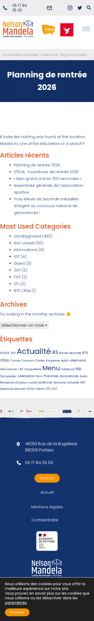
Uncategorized (27, 236)
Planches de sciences (61, 376)
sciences (45, 382)
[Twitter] (80, 8)
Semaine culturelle (66, 383)
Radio (83, 376)
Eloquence (53, 361)
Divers (19, 263)
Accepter (17, 612)
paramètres (16, 602)
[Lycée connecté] (48, 29)
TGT (17, 277)
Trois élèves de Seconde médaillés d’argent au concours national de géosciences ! (46, 205)
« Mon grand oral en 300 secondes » (47, 178)
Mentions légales (47, 507)
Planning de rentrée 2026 (37, 165)
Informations (26, 249)
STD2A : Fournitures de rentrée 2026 (46, 171)
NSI (78, 368)
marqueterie (32, 369)
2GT (17, 270)
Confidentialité (44, 520)
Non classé (24, 243)
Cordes (40, 361)
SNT (82, 383)
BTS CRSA (22, 290)
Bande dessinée (70, 353)
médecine (68, 369)
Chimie (15, 361)
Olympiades (8, 376)
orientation (26, 376)
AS (55, 352)
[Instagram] (70, 8)
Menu (51, 368)
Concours (27, 361)
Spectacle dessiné (12, 389)
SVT (54, 389)
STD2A (30, 389)
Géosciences (8, 369)
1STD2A (4, 353)
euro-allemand (73, 360)
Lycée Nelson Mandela (21, 55)
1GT (17, 256)
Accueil (47, 492)
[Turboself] (66, 29)
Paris (39, 376)
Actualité (34, 351)
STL (16, 283)
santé (33, 383)
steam (40, 389)
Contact (47, 478)
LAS (20, 369)
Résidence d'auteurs (14, 383)
